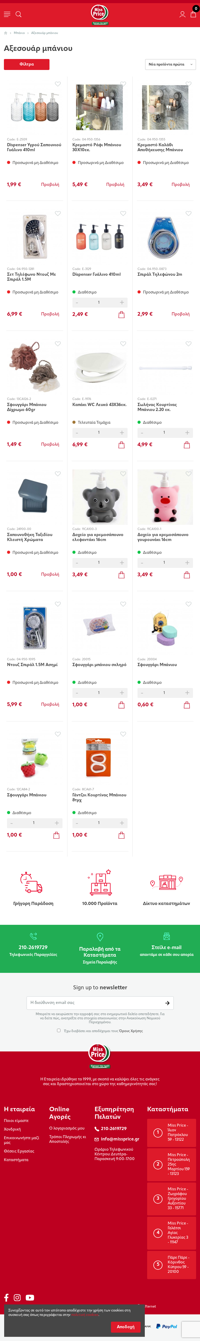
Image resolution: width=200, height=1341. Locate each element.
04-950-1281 (25, 269)
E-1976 (86, 399)
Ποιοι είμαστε (16, 1121)
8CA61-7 (88, 789)
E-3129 (86, 269)
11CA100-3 (89, 529)
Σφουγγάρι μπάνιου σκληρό (99, 665)
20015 (86, 659)
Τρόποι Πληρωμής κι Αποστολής (67, 1139)
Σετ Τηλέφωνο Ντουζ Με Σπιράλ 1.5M (31, 277)
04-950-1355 (156, 139)
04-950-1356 (91, 139)
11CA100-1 (154, 529)
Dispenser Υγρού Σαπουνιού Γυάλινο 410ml (34, 147)
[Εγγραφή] (167, 1003)
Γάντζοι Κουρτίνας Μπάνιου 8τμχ (99, 797)
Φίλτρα (27, 64)
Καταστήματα (16, 1160)
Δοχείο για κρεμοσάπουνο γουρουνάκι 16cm (163, 537)
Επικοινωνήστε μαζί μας (21, 1140)
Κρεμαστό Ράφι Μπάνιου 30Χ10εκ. (96, 147)
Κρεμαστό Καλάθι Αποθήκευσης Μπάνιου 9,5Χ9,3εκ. (160, 147)
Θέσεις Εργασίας (19, 1152)
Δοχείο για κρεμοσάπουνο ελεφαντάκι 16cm (97, 537)
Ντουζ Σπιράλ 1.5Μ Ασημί (32, 665)
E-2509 (22, 139)
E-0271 (152, 399)
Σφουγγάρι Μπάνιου (157, 665)
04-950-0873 (156, 269)
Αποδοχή (126, 1327)
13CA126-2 (24, 399)
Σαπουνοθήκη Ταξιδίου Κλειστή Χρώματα (29, 537)
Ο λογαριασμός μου (66, 1129)
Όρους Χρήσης (131, 1031)
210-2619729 (114, 1129)
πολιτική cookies (84, 1315)
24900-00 (24, 529)
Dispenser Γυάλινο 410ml (96, 275)
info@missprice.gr (120, 1139)
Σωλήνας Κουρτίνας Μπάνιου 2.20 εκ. (157, 407)
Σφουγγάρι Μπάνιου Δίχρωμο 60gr (26, 407)
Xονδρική (12, 1130)
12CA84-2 (23, 789)
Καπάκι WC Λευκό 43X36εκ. (99, 405)
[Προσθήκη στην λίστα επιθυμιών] (58, 84)
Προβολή (50, 185)
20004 (152, 659)
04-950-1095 (26, 659)
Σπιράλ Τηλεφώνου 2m (160, 275)
